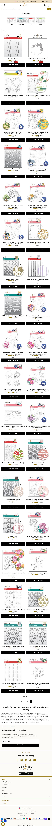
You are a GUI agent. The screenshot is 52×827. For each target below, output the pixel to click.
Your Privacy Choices (22, 813)
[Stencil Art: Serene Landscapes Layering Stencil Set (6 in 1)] (38, 156)
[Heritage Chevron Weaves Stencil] (13, 633)
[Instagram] (22, 760)
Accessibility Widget (21, 815)
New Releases (5, 784)
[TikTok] (30, 760)
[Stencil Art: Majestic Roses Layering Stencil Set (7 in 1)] (38, 523)
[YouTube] (34, 760)
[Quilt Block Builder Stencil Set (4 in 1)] (13, 596)
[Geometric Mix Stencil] (13, 486)
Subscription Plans (7, 793)
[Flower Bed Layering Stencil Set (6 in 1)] (13, 560)
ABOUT (4, 803)
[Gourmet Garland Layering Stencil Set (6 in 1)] (38, 670)
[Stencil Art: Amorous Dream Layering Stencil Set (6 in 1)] (13, 376)
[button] (48, 7)
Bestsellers (5, 787)
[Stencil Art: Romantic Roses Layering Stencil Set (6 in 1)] (38, 413)
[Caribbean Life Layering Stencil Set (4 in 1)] (13, 413)
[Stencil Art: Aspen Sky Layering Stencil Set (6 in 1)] (38, 119)
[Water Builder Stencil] (13, 156)
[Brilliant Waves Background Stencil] (13, 303)
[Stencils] (11, 25)
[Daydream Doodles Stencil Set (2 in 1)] (38, 82)
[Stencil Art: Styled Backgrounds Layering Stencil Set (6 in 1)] (13, 229)
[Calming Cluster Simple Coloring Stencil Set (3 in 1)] (13, 82)
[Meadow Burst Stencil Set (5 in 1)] (38, 560)
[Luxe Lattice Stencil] (13, 523)
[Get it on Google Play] (29, 773)
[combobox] (24, 9)
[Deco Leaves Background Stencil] (38, 596)
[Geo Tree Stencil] (13, 45)
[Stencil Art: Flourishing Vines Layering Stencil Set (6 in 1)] (13, 119)
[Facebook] (17, 760)
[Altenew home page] (24, 5)
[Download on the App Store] (22, 773)
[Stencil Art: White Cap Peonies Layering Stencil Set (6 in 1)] (38, 192)
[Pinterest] (26, 760)
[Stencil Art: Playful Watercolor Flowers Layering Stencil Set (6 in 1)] (38, 376)
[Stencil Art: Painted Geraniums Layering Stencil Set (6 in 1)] (13, 339)
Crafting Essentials (7, 782)
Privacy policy (22, 811)
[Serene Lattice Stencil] (13, 266)
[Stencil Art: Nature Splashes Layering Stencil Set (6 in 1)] (38, 303)
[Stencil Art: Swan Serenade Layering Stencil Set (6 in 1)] (38, 486)
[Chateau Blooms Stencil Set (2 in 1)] (13, 450)
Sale (3, 790)
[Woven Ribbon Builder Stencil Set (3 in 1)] (13, 670)
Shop (3, 779)
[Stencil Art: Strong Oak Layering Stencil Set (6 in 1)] (13, 192)
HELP (3, 797)
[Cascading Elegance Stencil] (38, 633)
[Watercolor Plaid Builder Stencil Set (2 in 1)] (38, 266)
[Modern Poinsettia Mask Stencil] (38, 45)
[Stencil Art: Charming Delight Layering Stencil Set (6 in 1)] (38, 339)
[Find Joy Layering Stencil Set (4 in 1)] (38, 229)
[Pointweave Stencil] (38, 450)
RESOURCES (5, 800)
